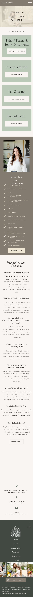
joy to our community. (13, 356)
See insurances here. (22, 399)
